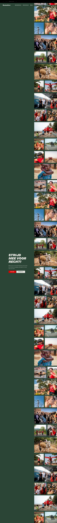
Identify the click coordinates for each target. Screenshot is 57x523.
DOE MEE (12, 271)
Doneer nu (20, 271)
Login (53, 1)
